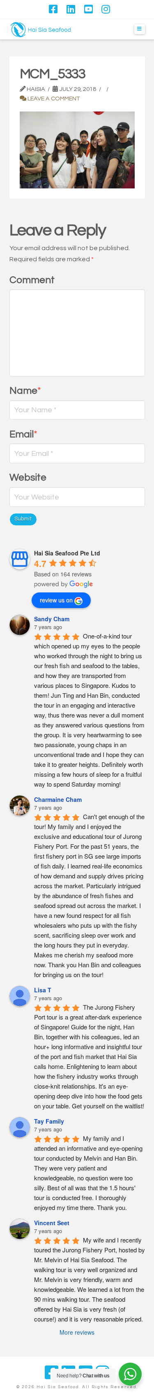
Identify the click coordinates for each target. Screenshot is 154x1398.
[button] (139, 29)
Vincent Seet (51, 1223)
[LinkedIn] (71, 9)
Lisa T (42, 990)
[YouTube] (88, 9)
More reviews (77, 1332)
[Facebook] (53, 9)
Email (23, 434)
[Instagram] (105, 9)
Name (25, 390)
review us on (56, 600)
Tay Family (49, 1121)
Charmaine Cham (58, 799)
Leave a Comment (53, 98)
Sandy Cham (51, 619)
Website (27, 477)
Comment (32, 280)
